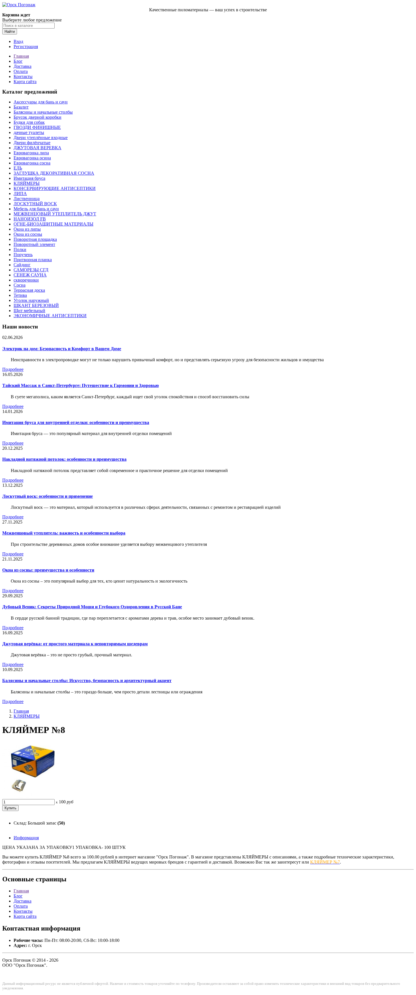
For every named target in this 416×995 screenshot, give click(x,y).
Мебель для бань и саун (36, 208)
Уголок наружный (31, 300)
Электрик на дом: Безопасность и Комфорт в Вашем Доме (61, 348)
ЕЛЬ (18, 168)
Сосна (19, 285)
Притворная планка (33, 259)
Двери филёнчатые (32, 142)
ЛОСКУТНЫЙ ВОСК (35, 203)
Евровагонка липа (31, 152)
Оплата (21, 71)
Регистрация (26, 46)
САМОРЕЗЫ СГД (31, 269)
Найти (10, 31)
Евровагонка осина (32, 157)
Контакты (23, 76)
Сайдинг (22, 264)
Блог (18, 61)
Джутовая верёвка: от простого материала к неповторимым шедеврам (75, 643)
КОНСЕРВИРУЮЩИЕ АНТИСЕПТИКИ (55, 188)
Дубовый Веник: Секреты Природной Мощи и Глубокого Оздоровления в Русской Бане (92, 606)
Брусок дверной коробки (37, 117)
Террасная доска (29, 290)
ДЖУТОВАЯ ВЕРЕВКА (37, 147)
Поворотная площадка (35, 239)
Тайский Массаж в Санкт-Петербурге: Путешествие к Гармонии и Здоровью (80, 385)
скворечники (26, 280)
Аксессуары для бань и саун (41, 102)
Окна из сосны (28, 234)
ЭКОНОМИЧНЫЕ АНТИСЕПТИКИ (50, 315)
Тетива (20, 295)
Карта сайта (25, 81)
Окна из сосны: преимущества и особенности (48, 570)
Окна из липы (27, 229)
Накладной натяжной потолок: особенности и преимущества (64, 459)
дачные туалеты (29, 132)
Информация (26, 837)
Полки (20, 249)
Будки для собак (29, 122)
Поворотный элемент (34, 244)
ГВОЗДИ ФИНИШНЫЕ (37, 127)
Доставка (22, 66)
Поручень (23, 254)
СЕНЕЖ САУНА (30, 274)
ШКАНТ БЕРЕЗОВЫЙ (36, 305)
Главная (21, 56)
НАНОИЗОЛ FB (30, 219)
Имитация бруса (29, 178)
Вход (18, 41)
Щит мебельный (29, 310)
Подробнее (12, 369)
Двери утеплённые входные (41, 137)
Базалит (21, 107)
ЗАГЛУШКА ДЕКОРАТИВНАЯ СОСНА (54, 173)
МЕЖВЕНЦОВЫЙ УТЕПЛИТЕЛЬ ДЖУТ (55, 213)
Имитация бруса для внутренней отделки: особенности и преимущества (75, 422)
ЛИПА (20, 193)
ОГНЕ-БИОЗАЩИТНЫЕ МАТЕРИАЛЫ (53, 224)
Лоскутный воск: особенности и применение (47, 496)
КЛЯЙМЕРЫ (27, 183)
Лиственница (27, 198)
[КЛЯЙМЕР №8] (30, 796)
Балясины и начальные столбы (43, 112)
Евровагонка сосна (32, 163)
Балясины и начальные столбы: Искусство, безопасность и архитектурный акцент (86, 680)
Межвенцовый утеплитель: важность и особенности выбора (63, 533)
